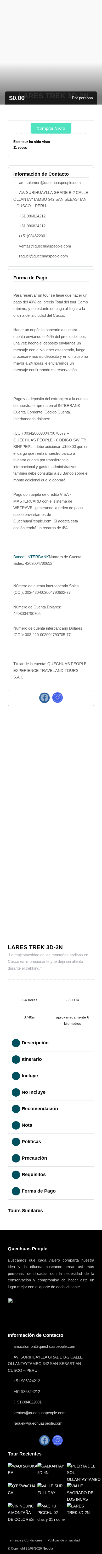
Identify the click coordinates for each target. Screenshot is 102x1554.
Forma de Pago (39, 1191)
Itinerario (32, 1059)
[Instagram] (57, 697)
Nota (27, 1125)
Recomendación (40, 1108)
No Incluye (34, 1092)
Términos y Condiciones (25, 1540)
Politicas (31, 1141)
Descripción (35, 1042)
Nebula (48, 1548)
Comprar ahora (51, 128)
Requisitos (34, 1174)
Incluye (30, 1075)
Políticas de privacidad (64, 1540)
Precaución (34, 1158)
